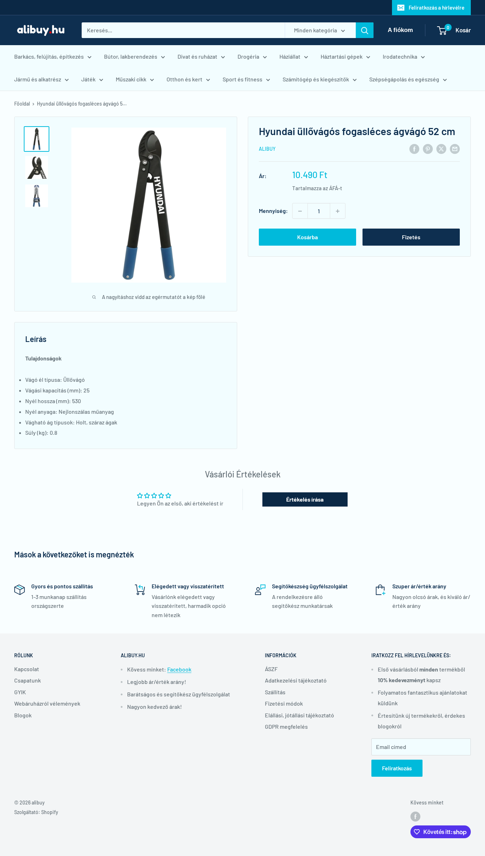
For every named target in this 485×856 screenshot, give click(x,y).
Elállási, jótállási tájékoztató (299, 715)
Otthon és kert (184, 79)
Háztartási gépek (342, 56)
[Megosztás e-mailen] (455, 148)
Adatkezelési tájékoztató (296, 680)
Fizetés (411, 237)
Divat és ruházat (197, 56)
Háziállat (289, 56)
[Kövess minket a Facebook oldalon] (415, 817)
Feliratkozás (397, 768)
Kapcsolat (26, 668)
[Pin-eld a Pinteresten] (428, 148)
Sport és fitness (242, 79)
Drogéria (248, 56)
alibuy (267, 149)
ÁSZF (271, 668)
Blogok (23, 715)
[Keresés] (365, 30)
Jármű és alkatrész (37, 79)
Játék (88, 79)
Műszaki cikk (131, 79)
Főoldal (22, 104)
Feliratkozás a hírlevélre (436, 7)
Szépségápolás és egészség (404, 79)
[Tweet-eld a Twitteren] (441, 148)
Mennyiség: (273, 211)
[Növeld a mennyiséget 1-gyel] (337, 211)
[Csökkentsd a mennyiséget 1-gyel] (300, 211)
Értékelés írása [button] (304, 499)
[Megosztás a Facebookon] (414, 148)
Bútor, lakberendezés (130, 56)
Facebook (179, 669)
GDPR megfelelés (286, 726)
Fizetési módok (284, 703)
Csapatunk (27, 680)
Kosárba (307, 237)
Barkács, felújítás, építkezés (49, 56)
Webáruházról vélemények (47, 703)
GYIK (20, 692)
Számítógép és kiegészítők (316, 79)
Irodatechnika (400, 56)
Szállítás (275, 692)
